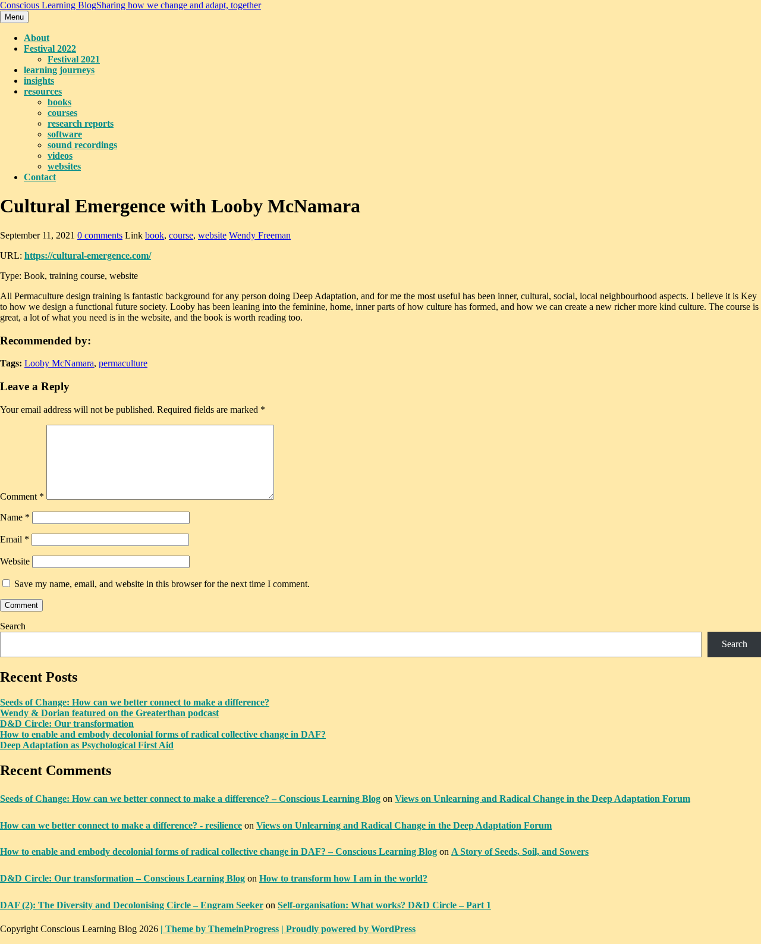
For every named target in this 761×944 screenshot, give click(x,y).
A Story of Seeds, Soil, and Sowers (520, 851)
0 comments (99, 235)
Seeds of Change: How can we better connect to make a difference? (134, 702)
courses (62, 113)
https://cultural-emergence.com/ (87, 255)
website (212, 235)
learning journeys (59, 70)
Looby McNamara (59, 363)
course (181, 235)
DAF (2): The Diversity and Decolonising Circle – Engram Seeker (131, 905)
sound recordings (82, 145)
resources (43, 91)
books (59, 102)
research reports (81, 123)
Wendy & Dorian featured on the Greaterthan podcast (109, 713)
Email (14, 539)
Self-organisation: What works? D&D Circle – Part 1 (384, 905)
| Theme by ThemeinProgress (220, 929)
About (36, 38)
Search (13, 626)
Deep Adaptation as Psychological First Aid (87, 745)
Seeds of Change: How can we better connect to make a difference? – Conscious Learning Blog (190, 799)
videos (60, 155)
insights (39, 81)
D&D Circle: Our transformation (67, 724)
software (65, 134)
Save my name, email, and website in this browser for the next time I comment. (162, 584)
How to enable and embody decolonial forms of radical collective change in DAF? (163, 734)
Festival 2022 (50, 48)
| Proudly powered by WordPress (348, 929)
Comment (22, 496)
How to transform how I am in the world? (343, 878)
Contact (40, 177)
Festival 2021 (74, 59)
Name (15, 517)
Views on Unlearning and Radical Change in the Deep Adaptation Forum (542, 799)
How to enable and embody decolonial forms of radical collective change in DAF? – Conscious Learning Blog (218, 851)
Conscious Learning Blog (130, 5)
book (154, 235)
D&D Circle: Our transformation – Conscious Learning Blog (122, 878)
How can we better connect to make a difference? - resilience (121, 825)
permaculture (123, 363)
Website (15, 561)
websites (64, 166)
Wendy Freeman (260, 235)
